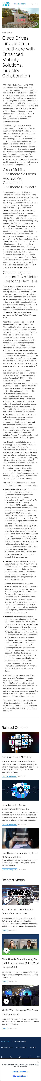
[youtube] (29, 1057)
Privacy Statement (19, 1071)
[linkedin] (20, 1057)
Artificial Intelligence (9, 776)
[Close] (38, 1061)
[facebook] (1, 1057)
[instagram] (38, 1057)
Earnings (33, 1047)
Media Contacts (21, 1047)
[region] (20, 1069)
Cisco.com (5, 1041)
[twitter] (10, 1057)
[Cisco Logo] (6, 4)
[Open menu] (36, 4)
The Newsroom (19, 4)
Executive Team (6, 1047)
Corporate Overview (19, 1041)
